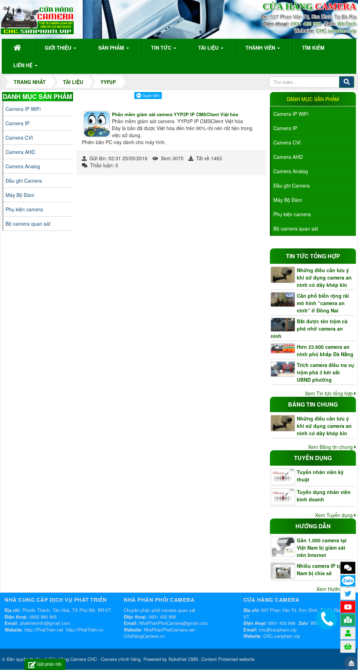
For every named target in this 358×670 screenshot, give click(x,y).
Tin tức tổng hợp (313, 256)
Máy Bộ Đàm (287, 199)
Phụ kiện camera (292, 214)
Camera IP (285, 128)
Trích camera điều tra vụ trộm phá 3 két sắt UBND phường (325, 372)
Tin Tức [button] (162, 47)
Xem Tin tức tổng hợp (329, 393)
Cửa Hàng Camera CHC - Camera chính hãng (95, 659)
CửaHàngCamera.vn (144, 636)
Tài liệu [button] (209, 47)
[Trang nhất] (18, 47)
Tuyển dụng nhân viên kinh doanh (324, 495)
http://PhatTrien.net (43, 629)
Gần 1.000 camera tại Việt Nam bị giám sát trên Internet (321, 547)
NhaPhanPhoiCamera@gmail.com (173, 623)
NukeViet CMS (183, 659)
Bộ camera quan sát (295, 228)
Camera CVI (287, 142)
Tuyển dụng (313, 458)
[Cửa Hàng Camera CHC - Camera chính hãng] (37, 18)
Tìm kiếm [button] (313, 47)
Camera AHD (288, 156)
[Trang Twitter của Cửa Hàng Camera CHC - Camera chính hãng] (347, 593)
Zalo (348, 580)
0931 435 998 (306, 23)
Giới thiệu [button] (59, 47)
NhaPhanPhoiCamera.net (169, 629)
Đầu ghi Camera (291, 185)
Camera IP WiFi (290, 113)
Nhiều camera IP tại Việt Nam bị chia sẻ (325, 569)
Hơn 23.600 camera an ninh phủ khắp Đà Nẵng (325, 350)
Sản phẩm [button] (112, 47)
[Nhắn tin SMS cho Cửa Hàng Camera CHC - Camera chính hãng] (348, 567)
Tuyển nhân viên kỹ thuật (320, 475)
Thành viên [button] (261, 47)
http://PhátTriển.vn (84, 629)
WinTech (346, 23)
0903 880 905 (43, 616)
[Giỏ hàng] (348, 646)
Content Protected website (228, 659)
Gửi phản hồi (49, 664)
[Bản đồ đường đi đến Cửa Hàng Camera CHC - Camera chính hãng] (348, 620)
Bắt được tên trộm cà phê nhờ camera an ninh (309, 328)
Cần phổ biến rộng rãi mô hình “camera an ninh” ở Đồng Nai (323, 303)
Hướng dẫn (313, 526)
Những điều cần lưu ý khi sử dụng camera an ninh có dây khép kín (324, 277)
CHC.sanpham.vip (336, 30)
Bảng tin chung (313, 404)
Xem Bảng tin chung (331, 446)
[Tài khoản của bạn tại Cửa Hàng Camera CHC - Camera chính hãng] (348, 633)
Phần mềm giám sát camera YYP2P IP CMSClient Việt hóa (175, 114)
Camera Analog (290, 171)
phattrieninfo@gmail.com (45, 623)
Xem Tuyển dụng (334, 515)
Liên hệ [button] (23, 65)
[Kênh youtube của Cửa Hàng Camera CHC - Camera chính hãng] (348, 607)
